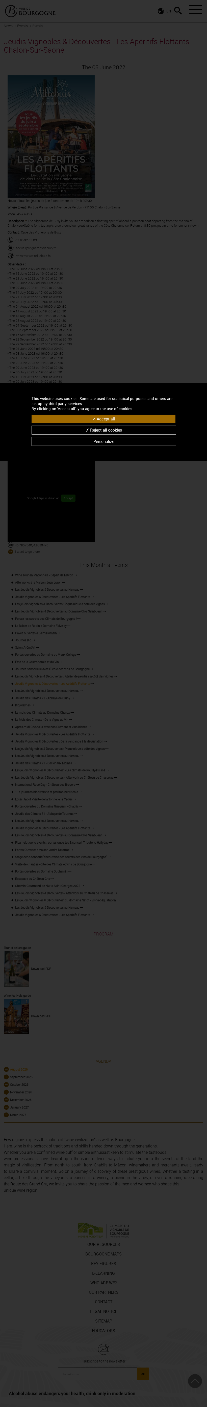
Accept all (105, 418)
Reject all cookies (105, 430)
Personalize (103, 441)
